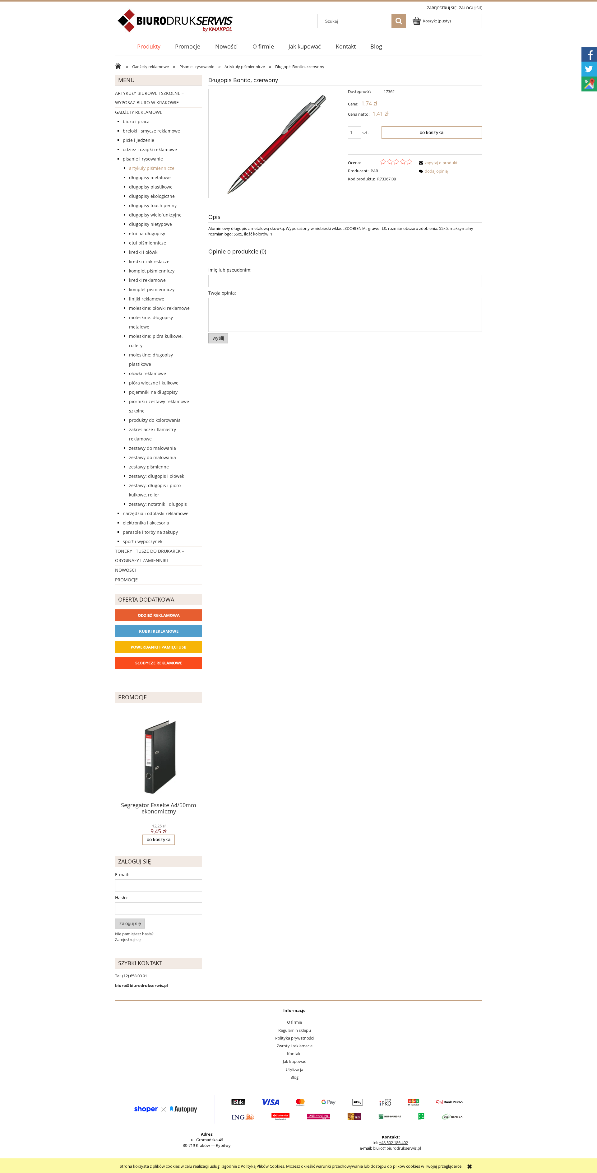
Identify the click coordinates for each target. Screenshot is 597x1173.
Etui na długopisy (147, 233)
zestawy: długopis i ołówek (156, 476)
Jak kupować (294, 1061)
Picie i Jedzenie (138, 140)
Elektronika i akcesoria (146, 523)
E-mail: (122, 874)
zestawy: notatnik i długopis (158, 504)
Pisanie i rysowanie (143, 159)
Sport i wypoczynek (142, 541)
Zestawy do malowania (152, 448)
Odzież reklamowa (159, 615)
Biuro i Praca (136, 121)
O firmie (294, 1022)
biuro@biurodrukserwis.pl (397, 1148)
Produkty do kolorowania (155, 420)
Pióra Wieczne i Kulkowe (153, 383)
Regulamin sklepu (294, 1030)
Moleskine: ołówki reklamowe (159, 308)
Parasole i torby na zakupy (150, 532)
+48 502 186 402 (393, 1142)
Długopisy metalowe (150, 177)
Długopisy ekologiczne (152, 196)
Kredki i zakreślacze (149, 261)
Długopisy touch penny (153, 205)
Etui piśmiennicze (147, 243)
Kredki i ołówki (144, 252)
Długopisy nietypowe (150, 224)
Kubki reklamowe (158, 631)
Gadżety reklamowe (138, 112)
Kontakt (294, 1053)
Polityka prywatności (294, 1038)
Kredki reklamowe (147, 280)
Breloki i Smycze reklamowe (151, 131)
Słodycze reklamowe (158, 663)
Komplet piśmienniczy (151, 271)
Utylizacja (294, 1069)
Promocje (126, 580)
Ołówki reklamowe (147, 373)
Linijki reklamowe (146, 299)
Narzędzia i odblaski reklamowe (155, 513)
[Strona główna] (175, 24)
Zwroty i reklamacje (294, 1046)
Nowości (125, 570)
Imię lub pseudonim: (230, 270)
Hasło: (121, 898)
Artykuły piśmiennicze (151, 168)
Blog (294, 1077)
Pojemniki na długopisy (153, 392)
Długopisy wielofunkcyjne (155, 215)
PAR (374, 171)
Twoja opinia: (222, 293)
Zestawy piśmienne (149, 467)
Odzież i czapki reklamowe (150, 149)
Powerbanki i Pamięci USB (159, 647)
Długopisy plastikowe (151, 187)
